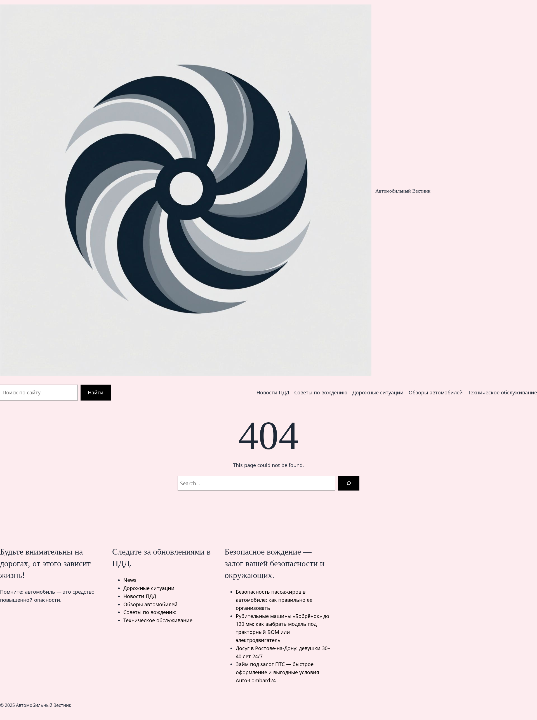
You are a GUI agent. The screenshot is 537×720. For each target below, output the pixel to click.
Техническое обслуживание (157, 620)
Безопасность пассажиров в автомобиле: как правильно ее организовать (274, 599)
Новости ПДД (139, 596)
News (129, 580)
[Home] (185, 191)
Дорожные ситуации (149, 588)
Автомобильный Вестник (402, 191)
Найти (95, 392)
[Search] (348, 483)
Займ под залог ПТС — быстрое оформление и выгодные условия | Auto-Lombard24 (279, 672)
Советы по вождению (149, 612)
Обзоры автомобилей (150, 604)
